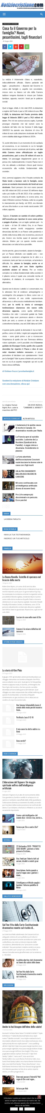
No (21, 1109)
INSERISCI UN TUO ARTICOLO (16, 538)
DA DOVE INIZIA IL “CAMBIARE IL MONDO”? (33, 406)
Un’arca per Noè (22, 1088)
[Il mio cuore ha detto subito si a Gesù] (8, 732)
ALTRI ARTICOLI (29, 419)
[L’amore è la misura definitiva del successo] (8, 632)
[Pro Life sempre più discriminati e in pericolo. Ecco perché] (8, 497)
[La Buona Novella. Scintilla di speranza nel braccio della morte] (22, 563)
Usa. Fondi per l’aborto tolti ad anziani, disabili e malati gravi (27, 859)
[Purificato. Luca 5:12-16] (8, 720)
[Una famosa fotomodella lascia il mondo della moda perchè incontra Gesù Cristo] (8, 708)
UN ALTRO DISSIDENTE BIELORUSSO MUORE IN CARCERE (26, 474)
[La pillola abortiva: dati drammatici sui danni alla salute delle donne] (8, 963)
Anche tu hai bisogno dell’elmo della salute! (22, 1026)
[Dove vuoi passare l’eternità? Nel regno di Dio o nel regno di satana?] (8, 1080)
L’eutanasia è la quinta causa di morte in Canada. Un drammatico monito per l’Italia (29, 428)
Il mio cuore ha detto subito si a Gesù (28, 730)
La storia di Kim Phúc (12, 670)
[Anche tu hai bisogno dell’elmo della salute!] (22, 1006)
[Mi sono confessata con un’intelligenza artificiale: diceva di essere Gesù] (8, 485)
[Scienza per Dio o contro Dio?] (8, 830)
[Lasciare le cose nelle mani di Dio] (8, 620)
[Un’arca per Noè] (8, 1091)
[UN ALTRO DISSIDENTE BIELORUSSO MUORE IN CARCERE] (8, 474)
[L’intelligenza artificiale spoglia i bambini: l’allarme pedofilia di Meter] (8, 885)
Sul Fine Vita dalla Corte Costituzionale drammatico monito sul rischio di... (20, 926)
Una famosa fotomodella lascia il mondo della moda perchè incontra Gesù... (29, 707)
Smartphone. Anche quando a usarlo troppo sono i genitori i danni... (27, 873)
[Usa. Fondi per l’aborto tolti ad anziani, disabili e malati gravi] (8, 861)
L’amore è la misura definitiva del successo (28, 630)
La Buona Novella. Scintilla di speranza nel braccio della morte (21, 578)
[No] (42, 1104)
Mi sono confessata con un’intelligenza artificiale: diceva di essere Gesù (26, 486)
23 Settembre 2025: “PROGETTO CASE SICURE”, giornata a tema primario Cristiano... (28, 849)
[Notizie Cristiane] (22, 6)
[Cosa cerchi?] (8, 744)
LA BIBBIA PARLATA (12, 519)
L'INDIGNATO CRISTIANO (10, 24)
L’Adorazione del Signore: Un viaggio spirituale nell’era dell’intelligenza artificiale (18, 785)
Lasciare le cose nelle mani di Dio (28, 617)
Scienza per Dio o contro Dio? (27, 827)
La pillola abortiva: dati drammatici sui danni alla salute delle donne (29, 961)
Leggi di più (29, 1109)
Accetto (14, 1109)
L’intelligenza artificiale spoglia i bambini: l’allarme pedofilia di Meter (28, 885)
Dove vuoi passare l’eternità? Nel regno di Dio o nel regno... (28, 1078)
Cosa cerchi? (21, 740)
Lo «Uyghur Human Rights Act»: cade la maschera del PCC (10, 407)
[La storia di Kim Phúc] (22, 657)
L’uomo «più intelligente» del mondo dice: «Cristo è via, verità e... (29, 816)
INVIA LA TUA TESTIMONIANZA (17, 534)
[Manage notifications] (39, 1097)
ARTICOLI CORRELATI (12, 419)
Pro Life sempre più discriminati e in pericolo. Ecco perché (27, 497)
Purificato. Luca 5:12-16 (24, 717)
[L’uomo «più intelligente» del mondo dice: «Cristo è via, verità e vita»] (8, 818)
